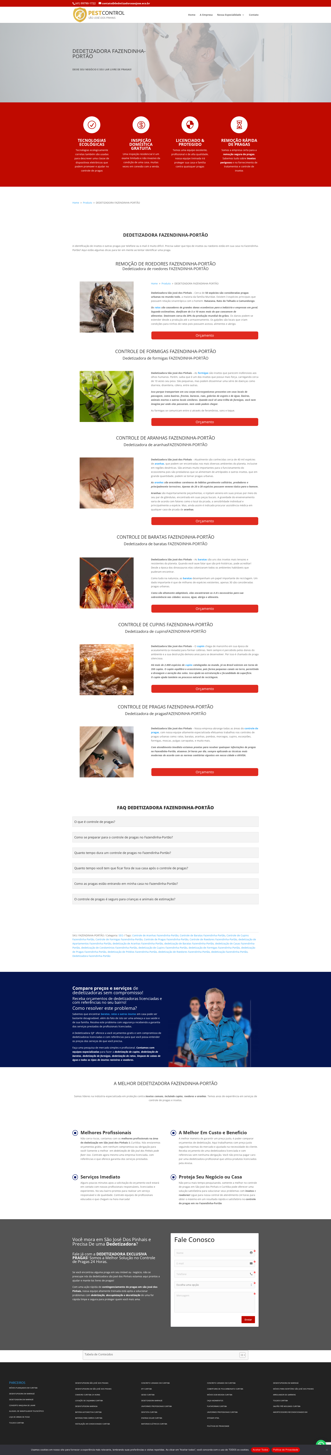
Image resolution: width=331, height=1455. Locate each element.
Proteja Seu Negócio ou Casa (210, 1177)
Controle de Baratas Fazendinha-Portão (202, 935)
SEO (121, 935)
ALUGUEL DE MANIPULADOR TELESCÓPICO (26, 1411)
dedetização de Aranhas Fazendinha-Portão (138, 943)
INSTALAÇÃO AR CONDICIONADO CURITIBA (92, 1424)
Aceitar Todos (260, 1449)
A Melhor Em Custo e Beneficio (213, 1132)
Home (191, 15)
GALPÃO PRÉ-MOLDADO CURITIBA (286, 1406)
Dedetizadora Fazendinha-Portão (91, 956)
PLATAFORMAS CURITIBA (217, 1406)
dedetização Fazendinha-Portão (229, 951)
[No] (326, 1450)
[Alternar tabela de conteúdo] (241, 1355)
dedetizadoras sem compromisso (107, 992)
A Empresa (206, 15)
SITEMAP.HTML (213, 1418)
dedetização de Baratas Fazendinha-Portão (189, 943)
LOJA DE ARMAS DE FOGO (19, 1417)
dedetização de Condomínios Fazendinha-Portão (109, 947)
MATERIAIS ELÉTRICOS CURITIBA (154, 1424)
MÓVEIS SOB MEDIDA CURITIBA (219, 1394)
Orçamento (205, 335)
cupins (189, 665)
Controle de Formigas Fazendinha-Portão (119, 939)
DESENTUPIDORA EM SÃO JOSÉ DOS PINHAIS (93, 1389)
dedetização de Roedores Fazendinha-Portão (184, 951)
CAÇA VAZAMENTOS (215, 1400)
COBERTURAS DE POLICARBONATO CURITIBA (225, 1389)
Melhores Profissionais (106, 1132)
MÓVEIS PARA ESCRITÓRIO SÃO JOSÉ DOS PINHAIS (293, 1389)
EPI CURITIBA (146, 1389)
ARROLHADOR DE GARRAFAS (284, 1394)
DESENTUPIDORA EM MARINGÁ (21, 1393)
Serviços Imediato (100, 1177)
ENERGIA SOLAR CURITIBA (151, 1418)
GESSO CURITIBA (147, 1394)
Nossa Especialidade (229, 15)
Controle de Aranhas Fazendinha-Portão (155, 935)
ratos (158, 307)
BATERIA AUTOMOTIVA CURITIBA (88, 1412)
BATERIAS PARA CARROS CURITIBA (88, 1418)
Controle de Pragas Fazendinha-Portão (166, 939)
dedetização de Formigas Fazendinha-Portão (214, 947)
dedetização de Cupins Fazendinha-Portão (162, 947)
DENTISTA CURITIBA (149, 1412)
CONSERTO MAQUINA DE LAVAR (22, 1405)
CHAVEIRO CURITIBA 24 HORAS (87, 1394)
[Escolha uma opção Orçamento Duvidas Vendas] (214, 1284)
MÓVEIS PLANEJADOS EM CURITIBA (23, 1388)
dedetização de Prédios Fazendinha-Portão (132, 951)
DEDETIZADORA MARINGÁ (151, 1400)
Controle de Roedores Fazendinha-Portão (213, 939)
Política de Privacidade (285, 1449)
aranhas (159, 482)
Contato (254, 15)
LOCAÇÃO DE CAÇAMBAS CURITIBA (89, 1400)
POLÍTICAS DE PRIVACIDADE (218, 1426)
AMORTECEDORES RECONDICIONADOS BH (290, 1412)
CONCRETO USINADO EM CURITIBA (155, 1383)
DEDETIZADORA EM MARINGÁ (21, 1399)
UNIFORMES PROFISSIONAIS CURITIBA (156, 1406)
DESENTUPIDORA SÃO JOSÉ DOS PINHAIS (91, 1383)
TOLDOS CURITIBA (16, 1423)
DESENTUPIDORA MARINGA (86, 1406)
